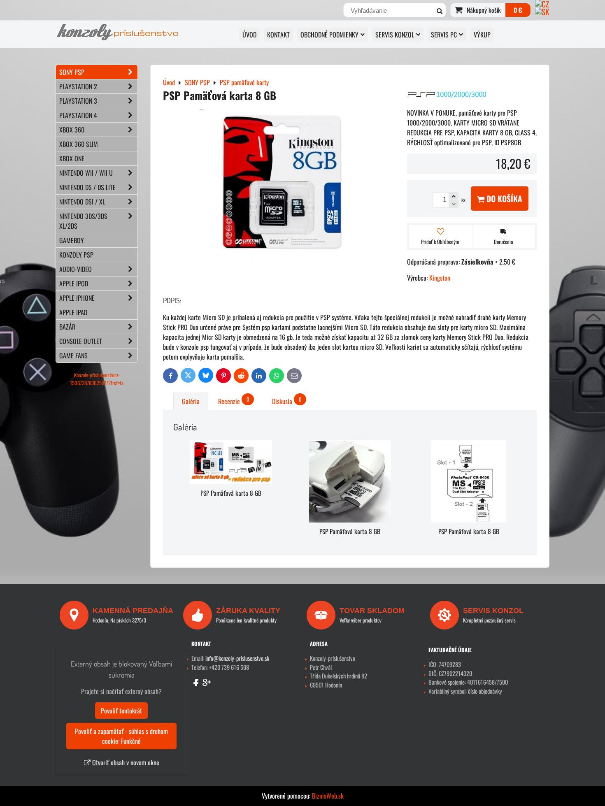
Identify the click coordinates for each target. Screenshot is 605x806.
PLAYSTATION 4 (78, 115)
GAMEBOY (71, 240)
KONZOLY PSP (76, 255)
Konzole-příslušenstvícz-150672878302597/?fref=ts (96, 379)
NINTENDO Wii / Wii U (86, 173)
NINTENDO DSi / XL (82, 202)
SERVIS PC (444, 34)
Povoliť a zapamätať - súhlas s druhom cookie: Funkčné (121, 736)
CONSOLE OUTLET (80, 341)
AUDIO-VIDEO (75, 269)
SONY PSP (71, 72)
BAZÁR (67, 327)
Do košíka (503, 198)
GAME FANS (73, 355)
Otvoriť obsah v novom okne (125, 762)
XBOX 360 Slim (78, 144)
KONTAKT (278, 34)
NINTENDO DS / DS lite (87, 187)
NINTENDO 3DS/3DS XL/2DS (83, 221)
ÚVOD (249, 34)
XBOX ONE (71, 158)
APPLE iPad (73, 312)
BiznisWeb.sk (328, 796)
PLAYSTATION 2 (78, 86)
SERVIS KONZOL (394, 34)
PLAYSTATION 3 (78, 101)
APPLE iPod (73, 283)
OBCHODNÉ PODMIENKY (329, 34)
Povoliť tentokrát (121, 710)
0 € (518, 9)
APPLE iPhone (77, 298)
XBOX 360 (71, 130)
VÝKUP (482, 34)
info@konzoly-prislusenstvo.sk (237, 658)
